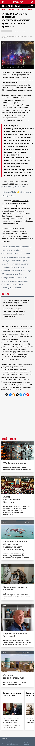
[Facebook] (24, 394)
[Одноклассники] (13, 394)
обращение (6, 231)
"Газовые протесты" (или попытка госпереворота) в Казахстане (16, 37)
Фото (23, 10)
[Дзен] (17, 394)
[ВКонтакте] (10, 394)
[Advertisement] (17, 418)
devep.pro (26, 744)
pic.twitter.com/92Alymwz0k (13, 186)
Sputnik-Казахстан (20, 201)
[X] (6, 394)
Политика (22, 31)
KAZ (3, 6)
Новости (4, 10)
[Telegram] (20, 394)
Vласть (29, 90)
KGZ (6, 6)
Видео (18, 10)
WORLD (19, 6)
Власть (16, 31)
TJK (9, 6)
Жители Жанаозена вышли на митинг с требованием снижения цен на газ (16, 302)
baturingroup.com (11, 744)
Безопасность (13, 34)
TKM (12, 6)
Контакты (4, 738)
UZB (16, 6)
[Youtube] (27, 394)
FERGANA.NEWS (18, 2)
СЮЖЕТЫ (29, 10)
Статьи (11, 10)
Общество (4, 34)
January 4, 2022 (8, 195)
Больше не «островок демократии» (12, 694)
